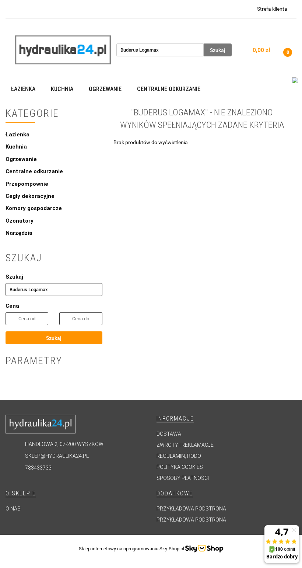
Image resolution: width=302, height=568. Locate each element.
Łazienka (18, 134)
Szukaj (54, 338)
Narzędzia (19, 233)
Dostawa (169, 434)
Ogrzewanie (22, 159)
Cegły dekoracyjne (30, 196)
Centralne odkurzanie (35, 171)
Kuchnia (17, 146)
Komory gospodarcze (34, 208)
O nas (13, 509)
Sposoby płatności (183, 478)
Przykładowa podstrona (191, 509)
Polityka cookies (180, 467)
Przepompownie (28, 184)
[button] (175, 419)
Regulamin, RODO (179, 456)
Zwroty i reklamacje (185, 445)
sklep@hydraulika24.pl (57, 456)
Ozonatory (20, 220)
